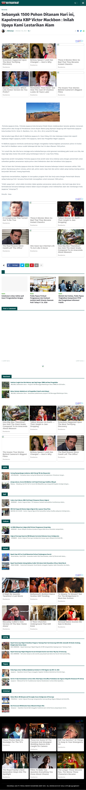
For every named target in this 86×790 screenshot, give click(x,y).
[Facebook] (78, 31)
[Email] (36, 265)
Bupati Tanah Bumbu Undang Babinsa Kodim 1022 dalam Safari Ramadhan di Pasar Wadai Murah (38, 563)
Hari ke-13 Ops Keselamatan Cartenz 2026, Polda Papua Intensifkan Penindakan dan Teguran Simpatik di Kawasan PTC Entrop (47, 679)
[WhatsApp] (83, 31)
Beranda (4, 10)
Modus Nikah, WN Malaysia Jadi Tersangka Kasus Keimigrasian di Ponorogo (32, 697)
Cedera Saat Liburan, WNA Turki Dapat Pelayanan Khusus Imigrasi (29, 500)
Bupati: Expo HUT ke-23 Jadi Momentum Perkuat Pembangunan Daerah (30, 554)
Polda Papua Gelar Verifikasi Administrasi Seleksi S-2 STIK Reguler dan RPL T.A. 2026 (34, 670)
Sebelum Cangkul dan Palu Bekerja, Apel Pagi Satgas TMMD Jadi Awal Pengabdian (34, 382)
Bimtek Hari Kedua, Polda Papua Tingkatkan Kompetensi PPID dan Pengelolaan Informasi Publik (71, 299)
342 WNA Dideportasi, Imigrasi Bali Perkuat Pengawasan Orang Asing (30, 527)
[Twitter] (81, 31)
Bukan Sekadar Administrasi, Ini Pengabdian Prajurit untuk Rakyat (29, 391)
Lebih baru (6, 361)
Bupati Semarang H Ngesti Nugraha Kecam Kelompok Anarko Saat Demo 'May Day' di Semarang (38, 651)
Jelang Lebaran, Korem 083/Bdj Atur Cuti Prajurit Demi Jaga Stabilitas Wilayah (33, 482)
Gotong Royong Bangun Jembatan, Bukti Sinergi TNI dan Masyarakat (30, 473)
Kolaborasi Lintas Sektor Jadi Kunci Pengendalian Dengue (13, 297)
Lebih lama (79, 361)
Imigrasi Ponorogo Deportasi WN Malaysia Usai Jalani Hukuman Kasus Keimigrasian (34, 536)
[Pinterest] (32, 265)
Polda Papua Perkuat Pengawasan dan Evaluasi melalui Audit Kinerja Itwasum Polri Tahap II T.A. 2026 (41, 299)
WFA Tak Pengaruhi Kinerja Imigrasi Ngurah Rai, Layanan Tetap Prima (30, 509)
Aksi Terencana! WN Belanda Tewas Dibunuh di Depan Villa (27, 706)
